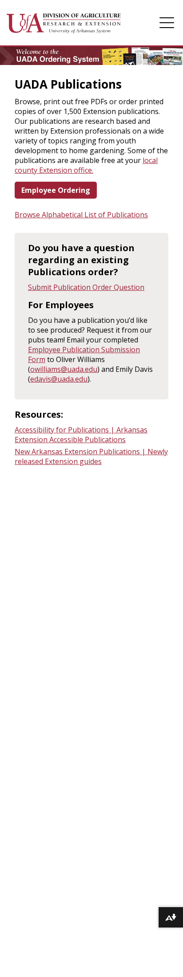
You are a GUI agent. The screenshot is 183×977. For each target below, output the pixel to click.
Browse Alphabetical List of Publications (81, 215)
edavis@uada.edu (59, 379)
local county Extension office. (86, 165)
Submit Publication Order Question (86, 287)
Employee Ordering (55, 190)
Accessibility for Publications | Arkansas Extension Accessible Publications (81, 434)
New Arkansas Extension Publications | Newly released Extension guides (91, 456)
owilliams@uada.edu (63, 369)
